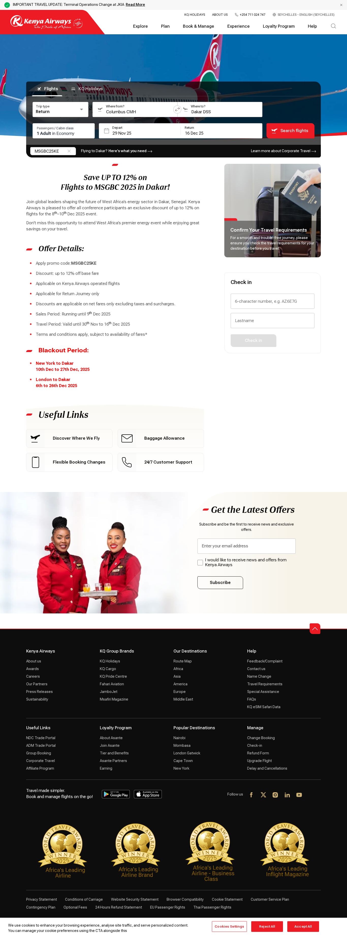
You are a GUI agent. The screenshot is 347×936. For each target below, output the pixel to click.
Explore (140, 26)
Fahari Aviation (112, 684)
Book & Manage (198, 26)
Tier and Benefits (114, 753)
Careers (33, 676)
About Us (220, 15)
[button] (177, 109)
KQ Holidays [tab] (90, 88)
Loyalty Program (279, 26)
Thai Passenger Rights (212, 907)
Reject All (267, 926)
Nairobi (179, 738)
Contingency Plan (40, 907)
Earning (106, 768)
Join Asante (110, 745)
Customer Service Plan (270, 899)
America (180, 684)
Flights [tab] (51, 88)
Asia (177, 676)
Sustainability (37, 699)
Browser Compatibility (185, 899)
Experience (238, 26)
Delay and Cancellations (267, 768)
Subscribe (220, 582)
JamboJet (108, 692)
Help (312, 26)
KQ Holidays (194, 15)
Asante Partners (113, 761)
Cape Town (183, 761)
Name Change (259, 676)
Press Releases (39, 692)
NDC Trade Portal (40, 738)
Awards (32, 669)
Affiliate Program (40, 768)
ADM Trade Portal (41, 745)
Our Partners (37, 684)
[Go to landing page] (46, 27)
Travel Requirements (264, 684)
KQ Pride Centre (113, 676)
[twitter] (263, 795)
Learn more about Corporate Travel (280, 151)
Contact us (256, 669)
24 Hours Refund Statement (118, 907)
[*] (311, 795)
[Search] (333, 26)
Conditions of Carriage (84, 899)
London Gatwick (187, 753)
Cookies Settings (229, 926)
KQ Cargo (108, 669)
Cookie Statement (227, 899)
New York (181, 768)
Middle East (183, 699)
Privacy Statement (41, 899)
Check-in (254, 745)
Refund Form (258, 753)
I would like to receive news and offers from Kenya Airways (246, 562)
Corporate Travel (40, 761)
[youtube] (299, 795)
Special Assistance (263, 692)
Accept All (303, 926)
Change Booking (261, 738)
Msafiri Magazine (114, 699)
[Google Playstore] (116, 794)
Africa (178, 669)
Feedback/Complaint (264, 661)
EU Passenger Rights (167, 907)
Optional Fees (75, 907)
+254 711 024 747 (252, 15)
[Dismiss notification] (341, 5)
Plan (165, 26)
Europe (180, 692)
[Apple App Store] (148, 794)
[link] (69, 438)
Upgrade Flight (259, 761)
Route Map (183, 661)
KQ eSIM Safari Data (263, 707)
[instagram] (275, 795)
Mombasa (182, 745)
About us (33, 661)
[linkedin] (287, 795)
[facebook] (251, 795)
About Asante (111, 738)
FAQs (251, 699)
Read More (135, 5)
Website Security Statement (135, 899)
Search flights (294, 130)
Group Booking (38, 753)
